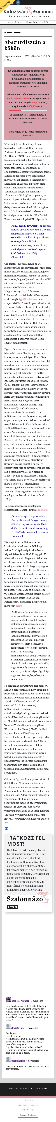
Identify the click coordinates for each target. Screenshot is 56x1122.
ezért (18, 605)
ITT (26, 114)
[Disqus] (28, 953)
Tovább (13, 907)
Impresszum (28, 1100)
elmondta (41, 509)
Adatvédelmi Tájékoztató (28, 1105)
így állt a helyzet (28, 299)
